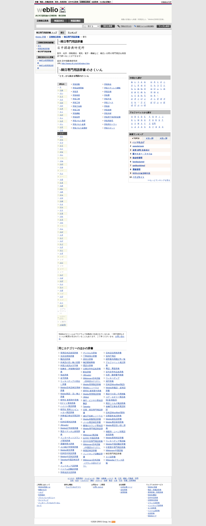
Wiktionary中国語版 (114, 450)
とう (61, 96)
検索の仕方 (42, 490)
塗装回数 (76, 84)
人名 (115, 480)
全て (39, 46)
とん (61, 229)
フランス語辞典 (154, 503)
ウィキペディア (113, 378)
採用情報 (124, 492)
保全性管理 (137, 158)
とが (61, 232)
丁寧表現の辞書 (90, 356)
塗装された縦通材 (80, 128)
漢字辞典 (110, 381)
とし (61, 124)
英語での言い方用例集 (115, 394)
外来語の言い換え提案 (70, 362)
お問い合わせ (98, 487)
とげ (61, 241)
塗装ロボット (109, 128)
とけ (61, 115)
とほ (61, 179)
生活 (77, 480)
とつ (61, 143)
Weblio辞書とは (44, 487)
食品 (110, 480)
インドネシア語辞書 (69, 466)
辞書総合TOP (166, 2)
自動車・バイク (107, 478)
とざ (61, 247)
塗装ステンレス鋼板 (112, 88)
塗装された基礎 (79, 121)
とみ (61, 186)
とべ (61, 287)
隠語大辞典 (88, 365)
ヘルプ (40, 492)
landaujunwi (138, 162)
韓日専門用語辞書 (72, 37)
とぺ (61, 303)
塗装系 (75, 92)
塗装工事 (76, 99)
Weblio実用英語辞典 (92, 394)
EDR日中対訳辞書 (68, 453)
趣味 (92, 480)
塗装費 (107, 95)
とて (61, 146)
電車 (98, 478)
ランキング (72, 32)
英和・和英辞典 (61, 2)
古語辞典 (95, 2)
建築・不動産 (128, 478)
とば (61, 278)
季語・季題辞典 (113, 368)
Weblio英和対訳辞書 (115, 438)
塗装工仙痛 (77, 106)
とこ (61, 118)
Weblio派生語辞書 (114, 419)
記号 (154, 123)
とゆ (61, 201)
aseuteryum (138, 146)
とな (61, 152)
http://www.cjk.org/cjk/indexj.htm (76, 63)
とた (61, 136)
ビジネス (71, 478)
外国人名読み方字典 (69, 365)
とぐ (61, 238)
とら (61, 207)
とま (61, 183)
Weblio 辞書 (40, 37)
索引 (62, 32)
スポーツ (98, 480)
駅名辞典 (87, 372)
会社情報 (124, 490)
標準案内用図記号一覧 (115, 359)
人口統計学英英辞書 (69, 447)
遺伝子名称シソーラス (93, 416)
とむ (61, 189)
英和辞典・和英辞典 (155, 492)
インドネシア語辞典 (155, 505)
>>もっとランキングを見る (159, 180)
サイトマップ (43, 500)
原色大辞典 (88, 359)
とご (61, 244)
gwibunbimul (139, 165)
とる (61, 213)
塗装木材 (107, 113)
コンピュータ (90, 478)
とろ (61, 220)
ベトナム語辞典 (154, 511)
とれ (61, 216)
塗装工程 (76, 110)
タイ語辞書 (111, 457)
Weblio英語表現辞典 (115, 422)
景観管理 (136, 169)
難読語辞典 (65, 359)
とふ (61, 173)
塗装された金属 (79, 124)
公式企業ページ (126, 487)
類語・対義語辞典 (46, 2)
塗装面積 (107, 110)
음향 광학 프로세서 (141, 150)
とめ (61, 192)
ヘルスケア (84, 480)
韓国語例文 (59, 21)
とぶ (61, 284)
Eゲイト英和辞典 (67, 403)
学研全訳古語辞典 (68, 472)
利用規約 (41, 495)
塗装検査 (76, 95)
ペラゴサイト (138, 177)
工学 (119, 478)
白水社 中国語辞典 (91, 438)
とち (61, 140)
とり (61, 210)
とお (61, 103)
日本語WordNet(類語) (115, 384)
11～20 (149, 138)
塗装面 (107, 106)
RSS (113, 522)
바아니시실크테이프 (141, 173)
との (61, 164)
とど (61, 275)
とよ (61, 204)
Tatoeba (86, 406)
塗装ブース (108, 102)
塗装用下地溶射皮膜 (112, 117)
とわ (61, 223)
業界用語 (79, 478)
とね (61, 161)
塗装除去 (107, 84)
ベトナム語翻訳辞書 (69, 469)
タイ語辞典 (152, 508)
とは (61, 167)
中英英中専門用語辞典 (115, 447)
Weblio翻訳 (152, 495)
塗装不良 (107, 99)
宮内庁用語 (111, 356)
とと (61, 149)
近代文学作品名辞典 (114, 372)
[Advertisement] (120, 11)
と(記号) (63, 325)
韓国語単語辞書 (90, 450)
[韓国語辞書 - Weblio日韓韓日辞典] (51, 13)
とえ (61, 100)
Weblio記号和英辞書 (69, 428)
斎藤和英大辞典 (67, 444)
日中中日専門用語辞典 (93, 441)
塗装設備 (107, 92)
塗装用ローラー (110, 124)
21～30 (163, 138)
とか (61, 106)
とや (61, 198)
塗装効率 (76, 117)
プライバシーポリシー (46, 497)
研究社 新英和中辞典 (69, 400)
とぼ (61, 290)
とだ (61, 263)
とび (61, 281)
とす (61, 127)
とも (61, 195)
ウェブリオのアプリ (73, 487)
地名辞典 (64, 375)
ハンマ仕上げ (138, 142)
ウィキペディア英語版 (115, 441)
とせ (61, 130)
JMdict (86, 397)
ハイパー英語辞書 (68, 406)
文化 (72, 480)
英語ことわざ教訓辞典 (115, 403)
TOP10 (135, 138)
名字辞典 (64, 378)
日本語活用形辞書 (113, 353)
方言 (120, 480)
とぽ (61, 306)
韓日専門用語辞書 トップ (46, 32)
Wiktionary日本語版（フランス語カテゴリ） (92, 463)
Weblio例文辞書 (67, 450)
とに (61, 155)
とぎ (61, 235)
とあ (61, 90)
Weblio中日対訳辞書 (69, 456)
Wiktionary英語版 (90, 435)
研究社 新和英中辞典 (92, 391)
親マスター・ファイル (142, 154)
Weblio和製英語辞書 (92, 419)
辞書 (36, 2)
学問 (136, 478)
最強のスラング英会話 (93, 425)
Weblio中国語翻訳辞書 (116, 444)
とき (61, 109)
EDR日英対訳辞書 (68, 422)
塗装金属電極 (78, 88)
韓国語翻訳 (76, 21)
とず (61, 253)
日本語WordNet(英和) (115, 412)
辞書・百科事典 (130, 480)
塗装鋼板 (76, 113)
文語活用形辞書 (67, 356)
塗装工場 (76, 102)
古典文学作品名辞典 (92, 369)
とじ (61, 250)
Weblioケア (152, 516)
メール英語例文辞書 (92, 422)
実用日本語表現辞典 (69, 353)
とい (61, 93)
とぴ (61, 297)
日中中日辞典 (73, 2)
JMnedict (64, 425)
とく (61, 112)
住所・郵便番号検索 (114, 375)
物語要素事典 (89, 362)
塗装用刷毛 (108, 121)
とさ (61, 121)
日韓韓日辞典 (85, 2)
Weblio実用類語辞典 (92, 384)
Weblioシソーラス (91, 388)
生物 (105, 480)
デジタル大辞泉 (90, 353)
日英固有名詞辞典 (113, 416)
